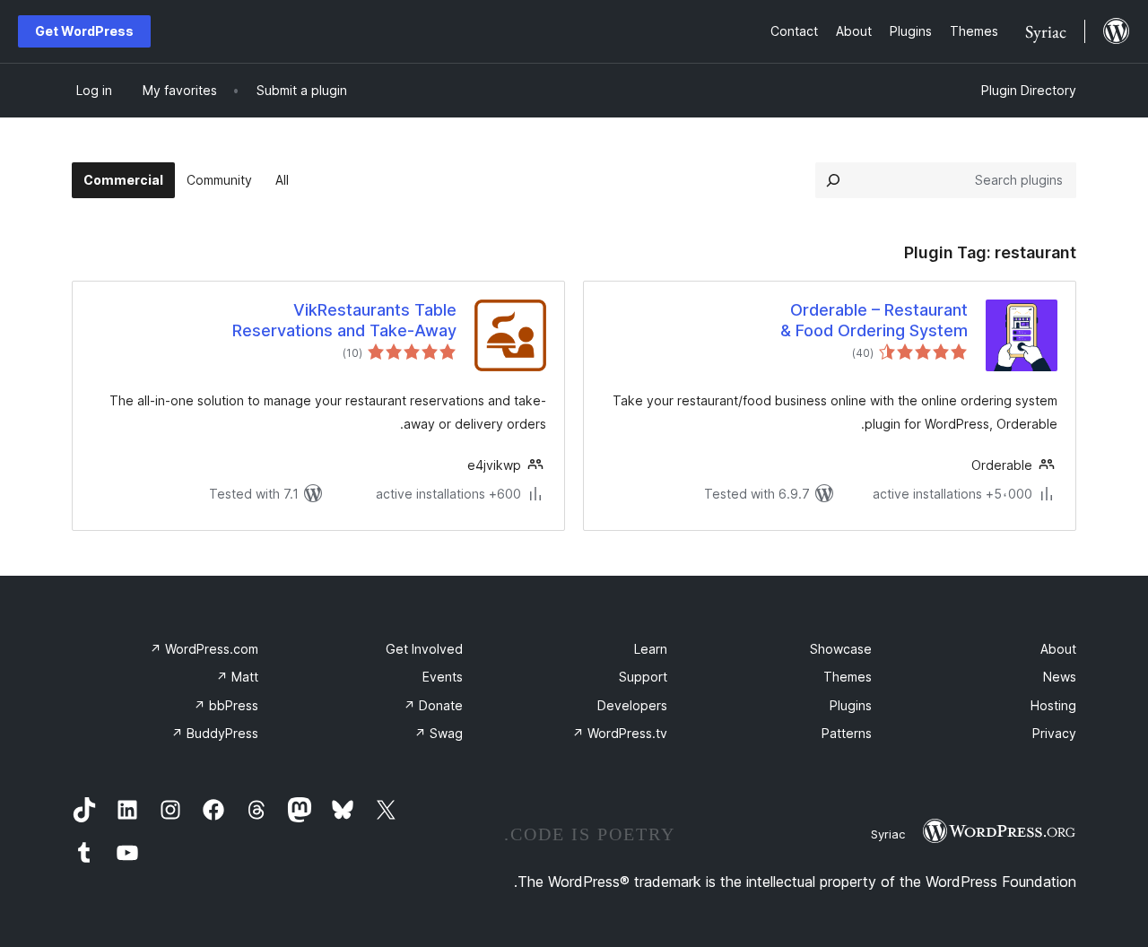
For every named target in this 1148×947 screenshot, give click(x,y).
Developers (632, 705)
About (1058, 648)
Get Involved (424, 648)
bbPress (226, 705)
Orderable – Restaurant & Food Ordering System (874, 320)
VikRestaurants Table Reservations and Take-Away (344, 320)
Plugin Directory (1028, 90)
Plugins (851, 705)
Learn (650, 648)
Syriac (888, 834)
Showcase (841, 648)
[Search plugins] (833, 180)
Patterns (847, 733)
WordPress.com (204, 648)
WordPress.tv (619, 733)
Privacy (1054, 733)
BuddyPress (214, 733)
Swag (438, 733)
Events (442, 676)
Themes (847, 676)
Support (643, 676)
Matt (237, 676)
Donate (433, 705)
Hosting (1053, 705)
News (1059, 676)
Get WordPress (84, 31)
